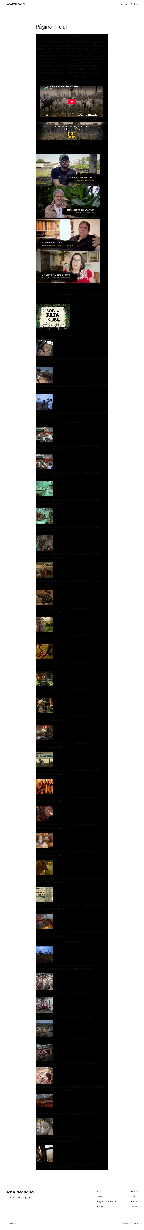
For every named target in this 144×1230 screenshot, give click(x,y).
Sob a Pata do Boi (15, 4)
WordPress (134, 1223)
